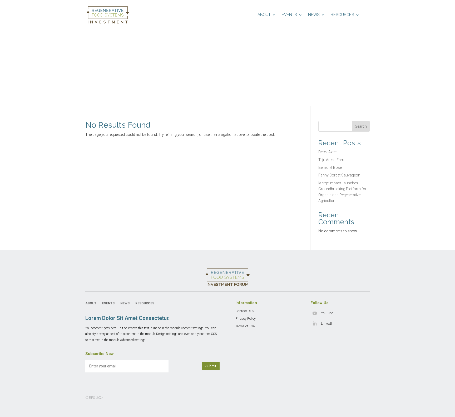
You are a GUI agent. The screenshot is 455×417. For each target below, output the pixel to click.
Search (361, 126)
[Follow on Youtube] (314, 313)
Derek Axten (328, 152)
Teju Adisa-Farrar (332, 160)
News (314, 14)
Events (289, 14)
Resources (342, 14)
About (264, 14)
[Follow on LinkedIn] (314, 323)
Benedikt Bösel (330, 167)
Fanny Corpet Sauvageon (339, 175)
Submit (210, 366)
